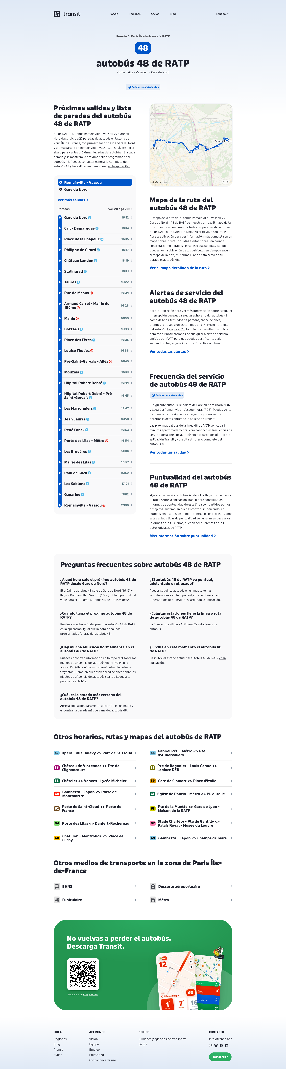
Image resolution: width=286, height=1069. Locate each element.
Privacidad (96, 1055)
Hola (58, 1032)
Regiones (135, 14)
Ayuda (58, 1055)
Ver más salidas (71, 200)
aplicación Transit (202, 419)
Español (221, 14)
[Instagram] (210, 1045)
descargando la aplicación (202, 600)
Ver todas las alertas (168, 351)
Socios (155, 14)
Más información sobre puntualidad (181, 536)
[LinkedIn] (226, 1045)
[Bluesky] (216, 1045)
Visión (114, 14)
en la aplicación (119, 166)
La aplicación (176, 329)
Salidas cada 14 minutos (145, 87)
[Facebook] (221, 1045)
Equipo (94, 1044)
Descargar (220, 1057)
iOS (85, 994)
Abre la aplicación (162, 236)
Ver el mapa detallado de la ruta (178, 268)
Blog (173, 14)
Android (93, 994)
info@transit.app (220, 1039)
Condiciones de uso (102, 1060)
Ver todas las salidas (168, 452)
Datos (143, 1044)
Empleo (94, 1049)
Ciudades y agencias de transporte (163, 1039)
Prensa (58, 1049)
